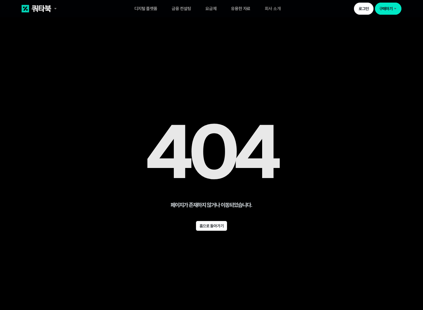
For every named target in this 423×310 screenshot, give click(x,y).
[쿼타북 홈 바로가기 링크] (60, 8)
